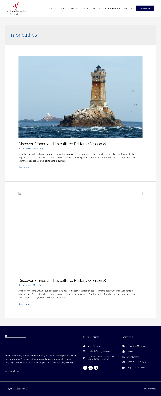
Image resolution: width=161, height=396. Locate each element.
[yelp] (96, 368)
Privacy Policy (149, 389)
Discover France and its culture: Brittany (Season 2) (62, 144)
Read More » (24, 167)
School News (24, 148)
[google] (90, 368)
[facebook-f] (85, 368)
